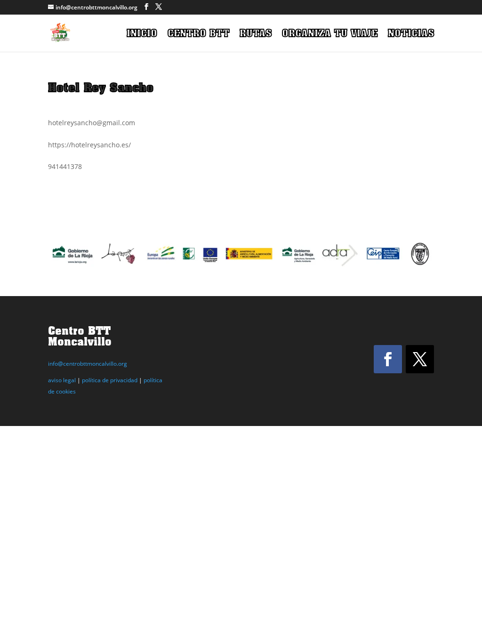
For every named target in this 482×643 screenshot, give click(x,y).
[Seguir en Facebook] (388, 359)
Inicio (142, 34)
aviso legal (62, 380)
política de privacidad (109, 380)
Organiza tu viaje (330, 34)
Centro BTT (198, 34)
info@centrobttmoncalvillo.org (87, 364)
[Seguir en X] (420, 359)
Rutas (256, 34)
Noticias (411, 34)
